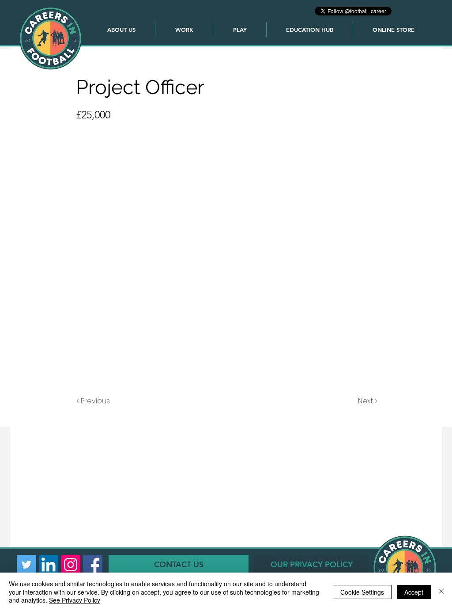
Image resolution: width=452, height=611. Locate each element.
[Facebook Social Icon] (92, 564)
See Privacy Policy (74, 600)
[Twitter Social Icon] (26, 564)
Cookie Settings (362, 592)
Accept (413, 592)
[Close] (441, 592)
